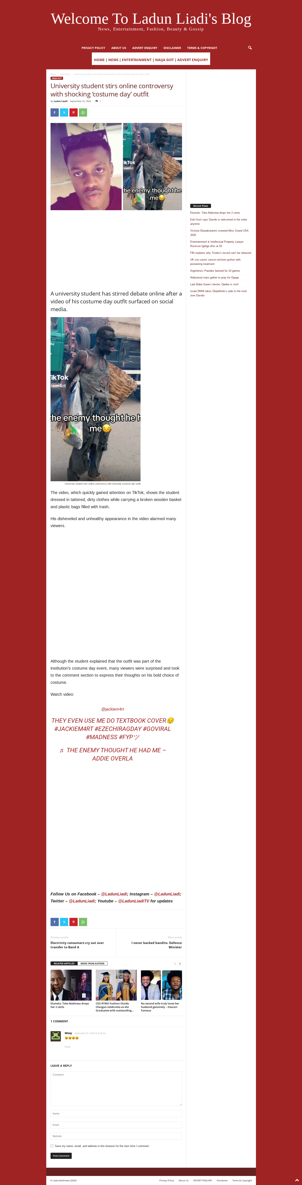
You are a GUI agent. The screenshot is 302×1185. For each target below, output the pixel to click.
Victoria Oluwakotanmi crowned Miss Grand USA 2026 (219, 233)
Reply (67, 1047)
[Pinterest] (73, 112)
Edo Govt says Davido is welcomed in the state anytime (218, 221)
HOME (99, 59)
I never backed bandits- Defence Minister (156, 945)
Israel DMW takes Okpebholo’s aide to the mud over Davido (218, 293)
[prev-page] (175, 963)
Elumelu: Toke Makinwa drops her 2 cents (70, 1005)
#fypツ (129, 737)
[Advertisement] (116, 221)
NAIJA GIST (164, 59)
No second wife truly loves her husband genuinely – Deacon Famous (160, 1007)
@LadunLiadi (114, 894)
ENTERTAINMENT (137, 59)
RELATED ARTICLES (64, 963)
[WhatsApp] (83, 112)
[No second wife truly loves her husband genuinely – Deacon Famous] (161, 985)
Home (53, 74)
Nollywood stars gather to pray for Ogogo (214, 277)
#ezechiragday (118, 728)
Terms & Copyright (202, 48)
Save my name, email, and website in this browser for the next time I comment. (102, 1146)
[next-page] (180, 963)
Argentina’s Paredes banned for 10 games (215, 270)
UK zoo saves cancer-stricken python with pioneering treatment (215, 262)
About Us (118, 48)
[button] (249, 47)
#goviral (157, 728)
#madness (101, 737)
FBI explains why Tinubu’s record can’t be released (220, 252)
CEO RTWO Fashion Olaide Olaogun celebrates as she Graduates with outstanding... (115, 1007)
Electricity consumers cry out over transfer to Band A (77, 945)
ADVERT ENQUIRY (144, 48)
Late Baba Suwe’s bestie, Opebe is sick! (214, 284)
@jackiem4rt (112, 709)
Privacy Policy (93, 48)
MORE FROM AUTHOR (92, 963)
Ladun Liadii (60, 101)
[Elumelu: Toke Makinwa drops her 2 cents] (71, 985)
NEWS (113, 59)
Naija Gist (65, 74)
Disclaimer (172, 48)
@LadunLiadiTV (133, 901)
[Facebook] (55, 112)
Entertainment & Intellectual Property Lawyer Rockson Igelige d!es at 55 (216, 244)
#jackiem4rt (73, 728)
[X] (64, 112)
